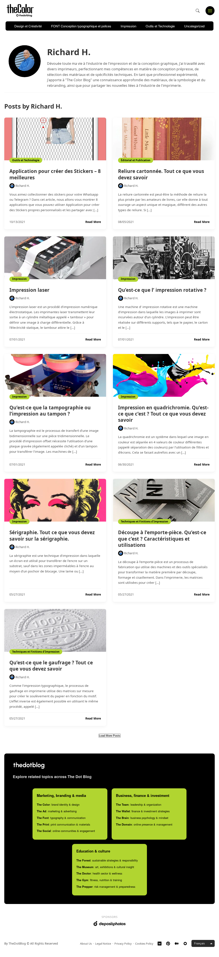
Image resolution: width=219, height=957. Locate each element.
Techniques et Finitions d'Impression (144, 521)
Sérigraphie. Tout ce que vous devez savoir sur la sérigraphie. (52, 535)
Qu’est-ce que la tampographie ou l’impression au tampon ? (50, 410)
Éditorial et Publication (135, 160)
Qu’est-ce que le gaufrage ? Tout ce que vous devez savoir (51, 665)
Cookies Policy (144, 943)
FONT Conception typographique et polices (81, 26)
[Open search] (197, 10)
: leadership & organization (138, 804)
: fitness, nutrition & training (99, 880)
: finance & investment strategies (143, 811)
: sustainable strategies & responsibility (107, 860)
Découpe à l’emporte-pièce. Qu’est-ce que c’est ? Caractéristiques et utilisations (162, 538)
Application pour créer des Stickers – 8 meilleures (55, 174)
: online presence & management (144, 824)
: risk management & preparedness (105, 887)
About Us (86, 943)
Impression (128, 26)
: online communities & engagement (66, 831)
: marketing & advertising (57, 811)
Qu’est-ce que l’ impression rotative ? (162, 290)
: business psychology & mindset (142, 818)
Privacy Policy (123, 943)
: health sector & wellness (99, 873)
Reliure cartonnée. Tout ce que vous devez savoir (161, 174)
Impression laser (29, 290)
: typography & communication (61, 818)
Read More (93, 222)
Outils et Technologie (160, 26)
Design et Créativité (28, 26)
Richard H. (22, 186)
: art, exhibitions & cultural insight (105, 867)
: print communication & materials (63, 824)
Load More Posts (109, 735)
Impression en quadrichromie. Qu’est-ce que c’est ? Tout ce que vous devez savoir (163, 413)
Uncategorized (194, 26)
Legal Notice (103, 943)
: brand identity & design (58, 804)
